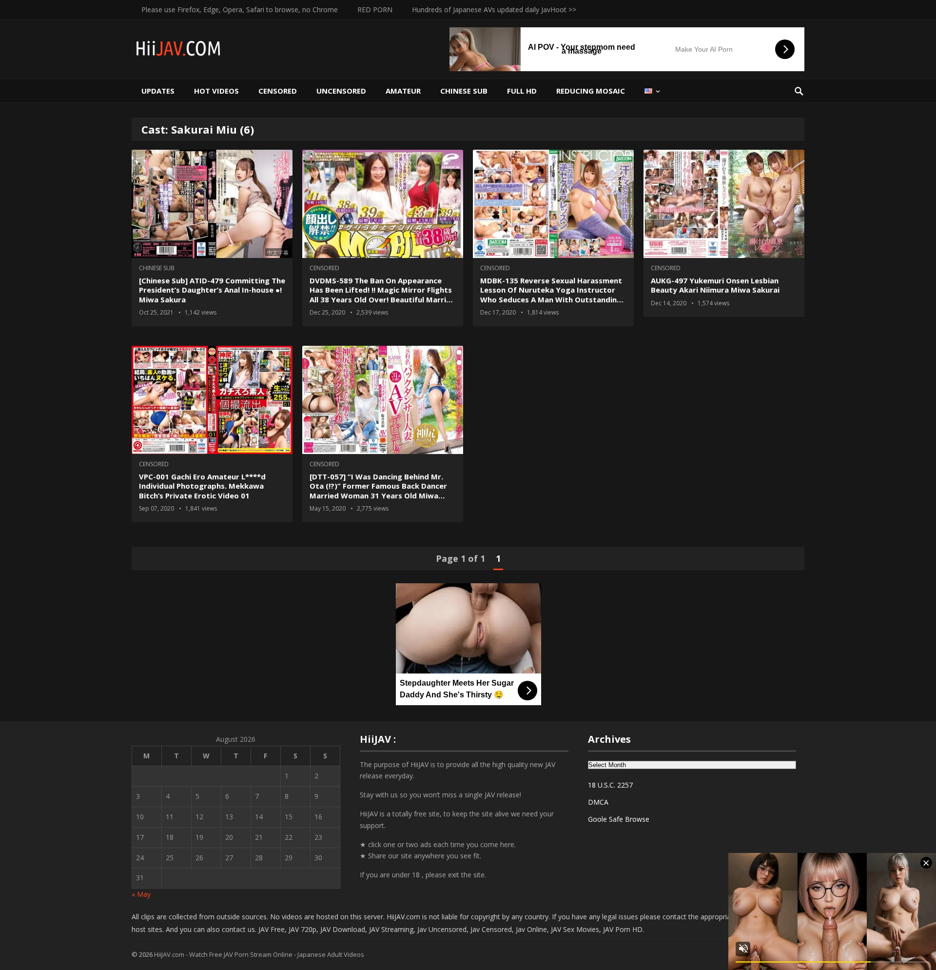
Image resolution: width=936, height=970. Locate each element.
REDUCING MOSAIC (590, 91)
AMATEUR (403, 91)
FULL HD (522, 91)
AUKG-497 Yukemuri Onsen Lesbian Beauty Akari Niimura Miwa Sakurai (715, 285)
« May (141, 894)
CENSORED (277, 91)
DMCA (598, 802)
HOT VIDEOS (216, 91)
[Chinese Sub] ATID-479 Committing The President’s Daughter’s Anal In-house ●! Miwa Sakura (212, 290)
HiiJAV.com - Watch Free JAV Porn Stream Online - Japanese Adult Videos (259, 954)
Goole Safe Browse (618, 819)
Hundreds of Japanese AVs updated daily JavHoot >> (494, 9)
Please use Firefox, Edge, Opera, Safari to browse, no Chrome (239, 9)
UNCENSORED (341, 91)
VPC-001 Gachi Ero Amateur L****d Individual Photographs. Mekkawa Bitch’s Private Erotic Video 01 (202, 486)
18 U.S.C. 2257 (610, 785)
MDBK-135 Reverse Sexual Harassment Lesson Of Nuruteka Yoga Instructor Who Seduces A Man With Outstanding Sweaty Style (551, 295)
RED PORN (374, 9)
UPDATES (158, 91)
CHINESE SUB (464, 91)
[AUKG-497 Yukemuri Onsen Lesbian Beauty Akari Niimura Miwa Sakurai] (724, 204)
